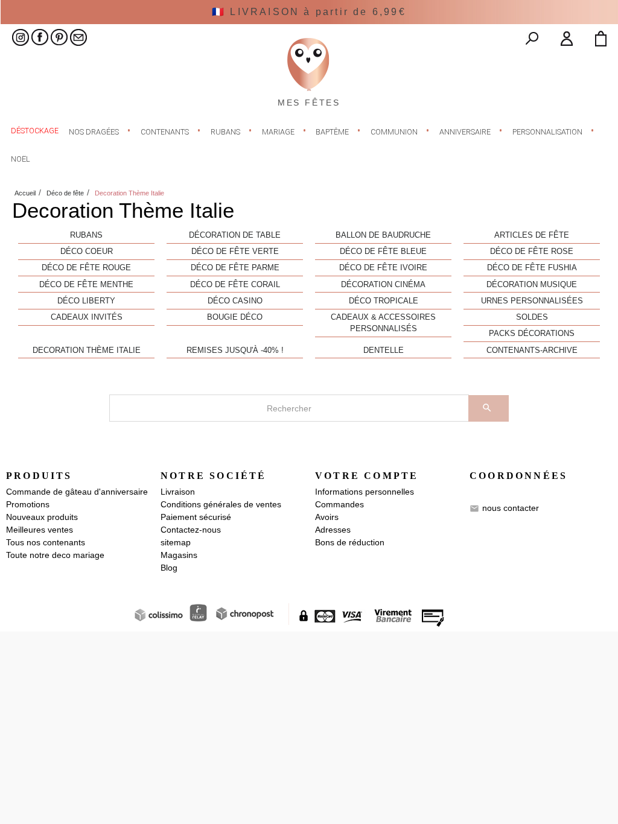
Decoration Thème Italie (87, 350)
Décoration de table (235, 235)
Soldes (532, 317)
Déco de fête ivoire (383, 268)
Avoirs (327, 517)
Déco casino (235, 301)
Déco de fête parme (235, 268)
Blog (169, 567)
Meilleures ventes (39, 529)
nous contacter (510, 508)
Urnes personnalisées (532, 301)
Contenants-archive (532, 350)
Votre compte (366, 476)
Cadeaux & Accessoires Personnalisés (383, 323)
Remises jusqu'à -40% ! (235, 350)
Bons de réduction (349, 542)
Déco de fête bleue (383, 251)
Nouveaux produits (42, 517)
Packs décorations (532, 333)
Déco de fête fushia (532, 268)
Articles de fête (531, 235)
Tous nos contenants (45, 542)
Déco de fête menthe (86, 284)
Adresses (333, 529)
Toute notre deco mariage (55, 555)
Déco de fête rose (531, 251)
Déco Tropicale (383, 301)
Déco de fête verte (235, 251)
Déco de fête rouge (86, 268)
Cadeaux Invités (87, 317)
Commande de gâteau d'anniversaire (77, 491)
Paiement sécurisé (196, 517)
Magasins (179, 555)
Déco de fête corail (235, 284)
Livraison (178, 491)
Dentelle (383, 350)
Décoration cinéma (383, 284)
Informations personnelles (364, 491)
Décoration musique (531, 284)
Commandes (339, 504)
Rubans (86, 235)
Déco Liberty (86, 301)
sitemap (176, 542)
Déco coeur (86, 251)
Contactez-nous (191, 529)
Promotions (27, 504)
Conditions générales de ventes (221, 504)
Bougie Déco (235, 317)
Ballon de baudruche (383, 235)
